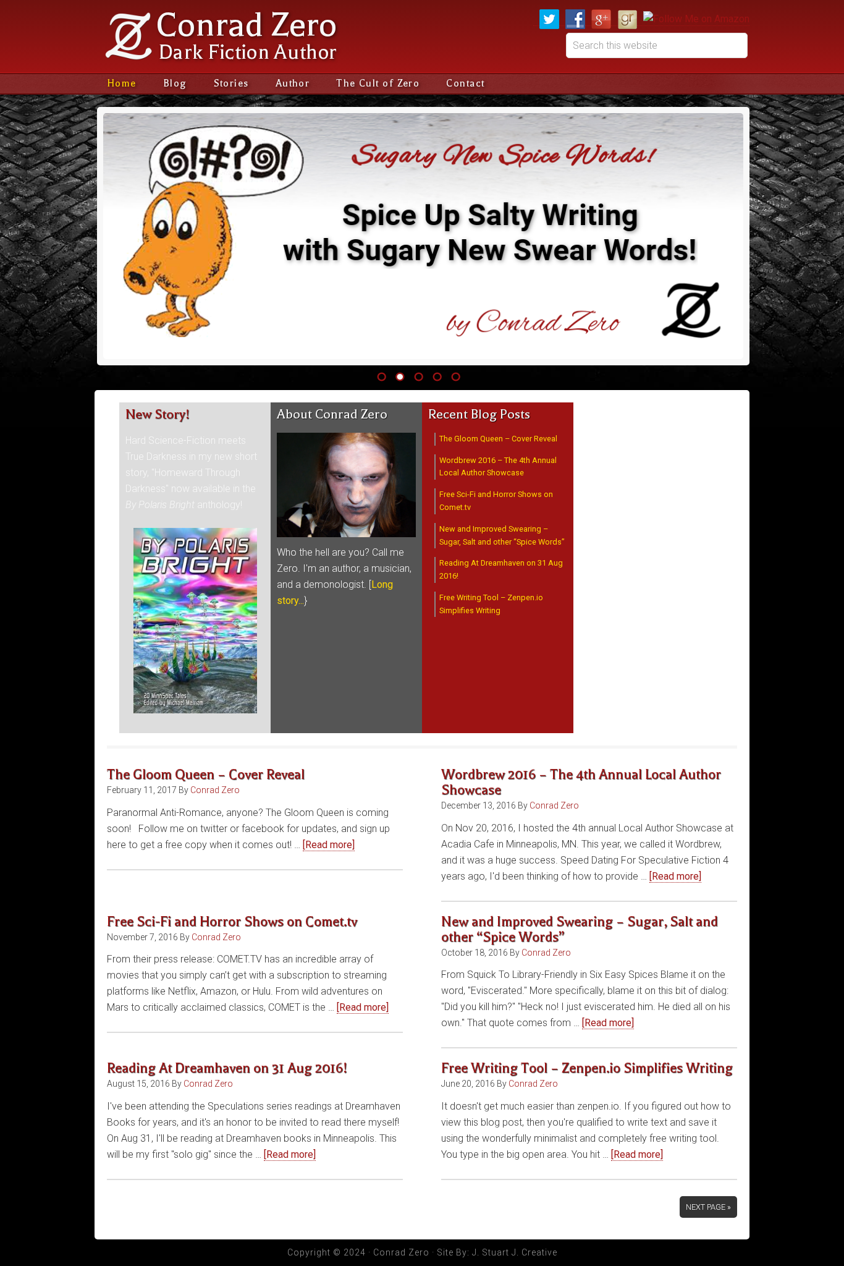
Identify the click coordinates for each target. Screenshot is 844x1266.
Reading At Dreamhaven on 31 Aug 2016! (227, 1068)
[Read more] (329, 845)
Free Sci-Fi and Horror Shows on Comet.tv (232, 922)
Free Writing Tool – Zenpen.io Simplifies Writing (587, 1068)
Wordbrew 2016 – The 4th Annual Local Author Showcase (581, 782)
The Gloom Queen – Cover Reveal (498, 438)
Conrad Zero (246, 25)
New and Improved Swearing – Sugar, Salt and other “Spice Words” (579, 929)
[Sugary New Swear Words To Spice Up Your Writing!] (423, 236)
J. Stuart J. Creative (514, 1252)
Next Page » (708, 1207)
